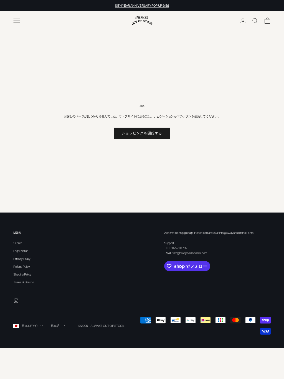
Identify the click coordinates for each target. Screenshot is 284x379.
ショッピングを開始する (142, 133)
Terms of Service (23, 282)
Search (17, 243)
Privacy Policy (21, 259)
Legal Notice (20, 250)
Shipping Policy (22, 274)
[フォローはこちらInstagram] (16, 301)
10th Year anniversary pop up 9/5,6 (142, 5)
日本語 (55, 326)
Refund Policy (21, 266)
